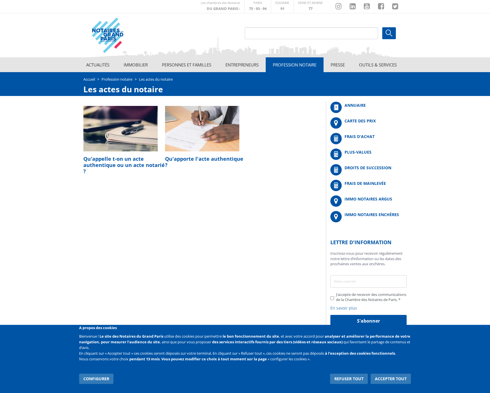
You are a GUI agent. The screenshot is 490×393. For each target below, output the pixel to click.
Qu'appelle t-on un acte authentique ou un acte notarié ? (124, 165)
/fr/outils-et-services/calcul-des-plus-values (368, 154)
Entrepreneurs (242, 65)
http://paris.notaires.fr (258, 6)
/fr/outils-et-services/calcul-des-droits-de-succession (368, 169)
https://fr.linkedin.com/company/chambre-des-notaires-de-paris (353, 6)
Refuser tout (349, 378)
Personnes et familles (186, 65)
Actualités (97, 65)
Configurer (96, 378)
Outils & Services (378, 65)
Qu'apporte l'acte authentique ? (204, 161)
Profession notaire (294, 65)
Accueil (89, 79)
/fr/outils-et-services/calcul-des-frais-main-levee (368, 185)
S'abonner (368, 321)
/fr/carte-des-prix (368, 123)
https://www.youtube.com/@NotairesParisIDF (367, 6)
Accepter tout (391, 378)
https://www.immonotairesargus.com (368, 201)
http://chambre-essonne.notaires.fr (282, 6)
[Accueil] (123, 35)
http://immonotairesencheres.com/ (368, 216)
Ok (389, 33)
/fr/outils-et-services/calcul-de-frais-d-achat (368, 138)
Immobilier (136, 65)
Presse (338, 65)
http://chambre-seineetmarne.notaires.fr (310, 6)
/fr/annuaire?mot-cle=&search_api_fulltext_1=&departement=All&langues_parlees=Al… (368, 107)
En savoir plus (343, 308)
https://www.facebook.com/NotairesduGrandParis (381, 6)
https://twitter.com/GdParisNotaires (395, 6)
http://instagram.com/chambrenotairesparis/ (338, 6)
